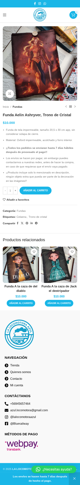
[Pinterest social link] (27, 223)
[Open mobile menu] (4, 15)
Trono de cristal (38, 216)
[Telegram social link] (36, 223)
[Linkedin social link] (31, 223)
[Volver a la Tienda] (70, 106)
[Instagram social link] (39, 4)
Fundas (17, 106)
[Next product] (75, 106)
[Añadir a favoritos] (34, 251)
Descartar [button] (74, 478)
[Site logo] (40, 14)
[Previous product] (66, 106)
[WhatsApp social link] (44, 4)
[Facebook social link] (35, 4)
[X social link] (22, 223)
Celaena (21, 216)
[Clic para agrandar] (10, 94)
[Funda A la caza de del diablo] (21, 265)
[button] (21, 303)
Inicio (6, 106)
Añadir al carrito (35, 190)
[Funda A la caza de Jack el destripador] (59, 265)
